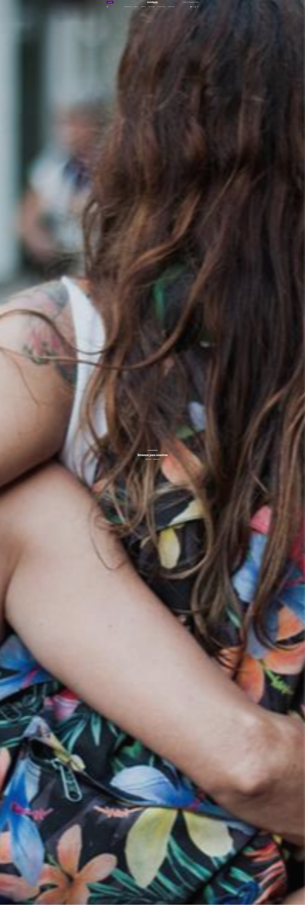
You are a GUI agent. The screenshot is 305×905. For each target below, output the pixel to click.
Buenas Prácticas (128, 6)
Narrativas (143, 6)
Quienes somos (171, 6)
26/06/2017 (148, 459)
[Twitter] (193, 6)
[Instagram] (195, 6)
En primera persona (161, 6)
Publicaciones (151, 6)
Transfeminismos (152, 450)
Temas (135, 6)
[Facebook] (191, 6)
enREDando (156, 459)
